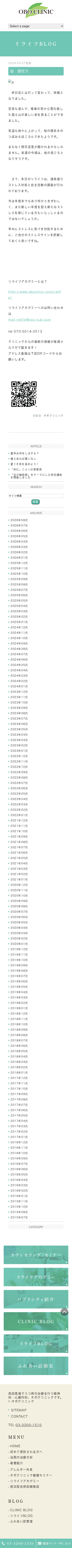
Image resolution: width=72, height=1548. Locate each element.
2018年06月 (19, 1046)
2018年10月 (19, 1024)
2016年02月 (19, 1190)
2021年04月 (19, 863)
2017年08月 (19, 1099)
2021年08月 (19, 842)
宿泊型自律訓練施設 (24, 1486)
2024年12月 (19, 627)
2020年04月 (19, 928)
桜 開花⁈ (19, 71)
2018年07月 (19, 1040)
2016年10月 (19, 1153)
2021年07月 (19, 847)
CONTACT (19, 1416)
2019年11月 (19, 954)
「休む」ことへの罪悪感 (26, 469)
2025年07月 (19, 590)
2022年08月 (19, 777)
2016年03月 (19, 1185)
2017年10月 (19, 1088)
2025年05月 (19, 600)
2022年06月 (19, 788)
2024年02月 (19, 681)
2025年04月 (19, 606)
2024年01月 (19, 686)
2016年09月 (19, 1158)
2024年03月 (19, 675)
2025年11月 (19, 568)
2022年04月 (19, 799)
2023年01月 (19, 750)
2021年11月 (19, 826)
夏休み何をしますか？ (25, 453)
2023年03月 (19, 740)
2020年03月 (19, 933)
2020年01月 (19, 944)
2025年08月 (19, 584)
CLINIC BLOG (21, 1510)
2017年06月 (19, 1110)
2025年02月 (19, 616)
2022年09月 (19, 772)
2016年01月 (19, 1196)
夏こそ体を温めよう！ (25, 464)
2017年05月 (19, 1115)
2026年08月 (19, 520)
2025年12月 (19, 563)
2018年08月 (19, 1035)
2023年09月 (19, 708)
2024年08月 (19, 649)
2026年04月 (19, 541)
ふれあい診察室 (21, 1521)
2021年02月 (19, 874)
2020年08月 (19, 906)
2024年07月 (19, 654)
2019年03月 (19, 997)
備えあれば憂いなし (23, 458)
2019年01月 (19, 1008)
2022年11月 (19, 761)
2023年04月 (19, 734)
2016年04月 (19, 1180)
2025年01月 (19, 622)
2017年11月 (19, 1083)
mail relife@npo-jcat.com (29, 319)
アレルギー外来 (21, 1469)
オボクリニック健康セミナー (31, 1475)
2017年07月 (19, 1105)
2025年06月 (19, 595)
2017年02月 (19, 1131)
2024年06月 (19, 659)
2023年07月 (19, 718)
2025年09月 (19, 579)
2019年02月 (19, 1003)
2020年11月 (19, 890)
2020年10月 (19, 895)
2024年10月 (19, 638)
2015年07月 (19, 1217)
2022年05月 (19, 793)
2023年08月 (19, 713)
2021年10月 (19, 831)
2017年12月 (19, 1078)
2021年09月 (19, 836)
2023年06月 (19, 724)
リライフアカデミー (24, 1481)
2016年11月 (19, 1147)
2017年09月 (19, 1094)
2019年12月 (19, 949)
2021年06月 (19, 852)
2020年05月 (19, 922)
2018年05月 (19, 1051)
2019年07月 (19, 976)
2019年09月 (19, 965)
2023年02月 (19, 745)
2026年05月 (19, 536)
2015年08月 (19, 1212)
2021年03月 (19, 869)
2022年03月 (19, 804)
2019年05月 (19, 987)
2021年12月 (19, 820)
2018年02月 (19, 1067)
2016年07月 (19, 1164)
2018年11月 (19, 1019)
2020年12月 (19, 885)
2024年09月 (19, 643)
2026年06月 (19, 531)
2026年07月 (19, 525)
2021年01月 (19, 879)
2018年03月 (19, 1062)
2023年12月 (19, 691)
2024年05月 (19, 665)
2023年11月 (19, 697)
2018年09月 (19, 1029)
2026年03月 (19, 547)
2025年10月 (19, 573)
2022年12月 (19, 756)
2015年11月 (19, 1201)
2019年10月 (19, 960)
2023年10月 (19, 702)
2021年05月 (19, 858)
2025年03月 (19, 611)
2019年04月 (19, 992)
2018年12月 (19, 1013)
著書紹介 (16, 1463)
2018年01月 (19, 1072)
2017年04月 (19, 1121)
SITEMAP (19, 1410)
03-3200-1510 (29, 1425)
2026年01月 (19, 557)
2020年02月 (19, 938)
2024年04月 (19, 670)
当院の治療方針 (21, 1457)
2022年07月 (19, 783)
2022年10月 (19, 767)
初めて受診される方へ (26, 1451)
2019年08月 (19, 970)
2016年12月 (19, 1142)
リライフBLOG (21, 1515)
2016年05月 (19, 1174)
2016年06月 (19, 1169)
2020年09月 (19, 901)
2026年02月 (19, 552)
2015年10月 (19, 1206)
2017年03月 (19, 1126)
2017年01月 (19, 1137)
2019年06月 (19, 981)
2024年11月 (19, 632)
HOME (15, 1446)
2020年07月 (19, 911)
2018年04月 (19, 1056)
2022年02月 (19, 809)
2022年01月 (19, 815)
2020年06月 (19, 917)
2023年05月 (19, 729)
